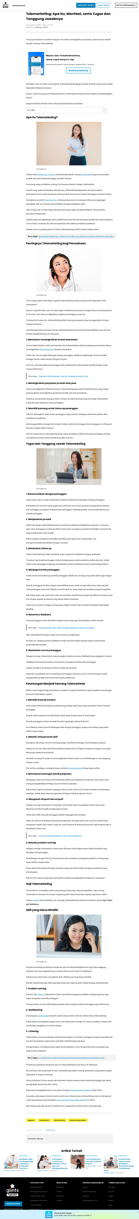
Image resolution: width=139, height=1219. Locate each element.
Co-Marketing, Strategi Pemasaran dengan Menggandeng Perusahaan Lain (71, 1057)
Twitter (59, 1191)
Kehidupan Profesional (38, 1191)
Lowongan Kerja (18, 6)
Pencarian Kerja (36, 1187)
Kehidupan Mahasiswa (38, 1200)
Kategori (86, 1196)
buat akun (103, 5)
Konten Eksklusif (36, 1205)
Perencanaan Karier (34, 1130)
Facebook (60, 1187)
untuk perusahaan (125, 5)
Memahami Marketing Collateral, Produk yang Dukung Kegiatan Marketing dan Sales (76, 236)
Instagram (60, 1196)
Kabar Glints (34, 1209)
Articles (111, 1191)
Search (111, 1200)
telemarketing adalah (78, 1120)
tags (110, 1205)
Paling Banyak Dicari (90, 1200)
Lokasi (85, 1187)
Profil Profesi (50, 1130)
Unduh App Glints (86, 5)
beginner (31, 1120)
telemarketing (59, 1120)
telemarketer (44, 1120)
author (111, 1196)
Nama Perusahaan (90, 1191)
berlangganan (13, 1204)
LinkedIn (59, 1200)
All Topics (112, 1187)
